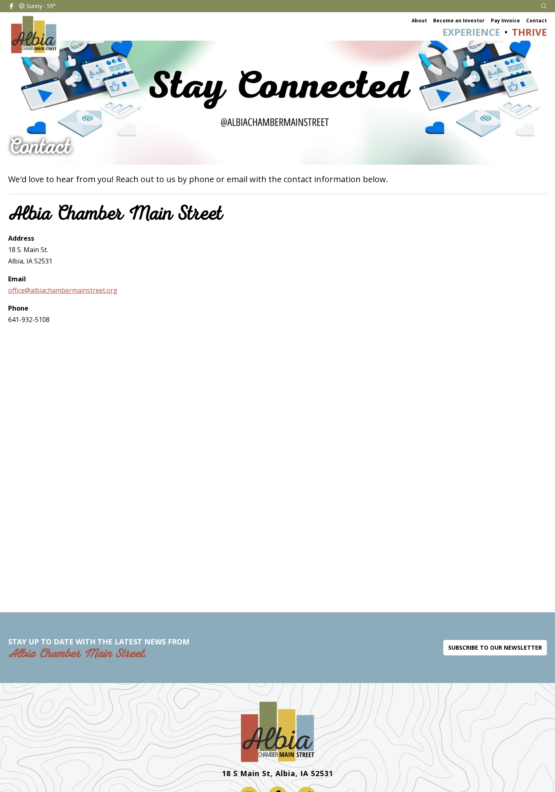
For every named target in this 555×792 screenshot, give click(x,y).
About (419, 20)
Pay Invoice (505, 20)
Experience (471, 32)
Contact (536, 20)
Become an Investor (459, 20)
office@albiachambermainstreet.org (62, 290)
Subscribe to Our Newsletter (495, 647)
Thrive (529, 32)
